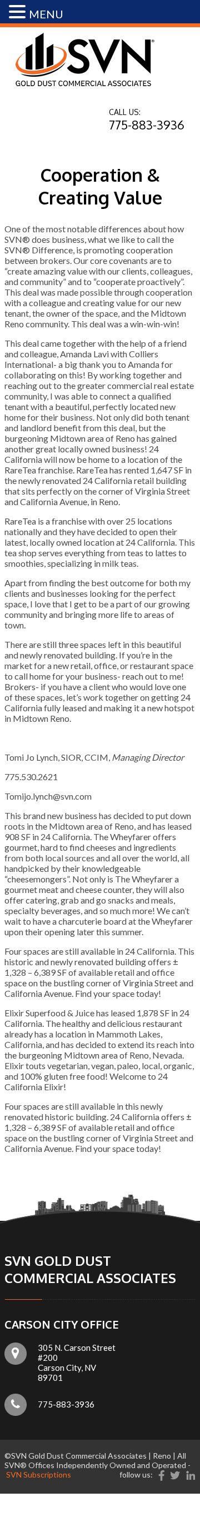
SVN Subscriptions (38, 1474)
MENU (46, 14)
